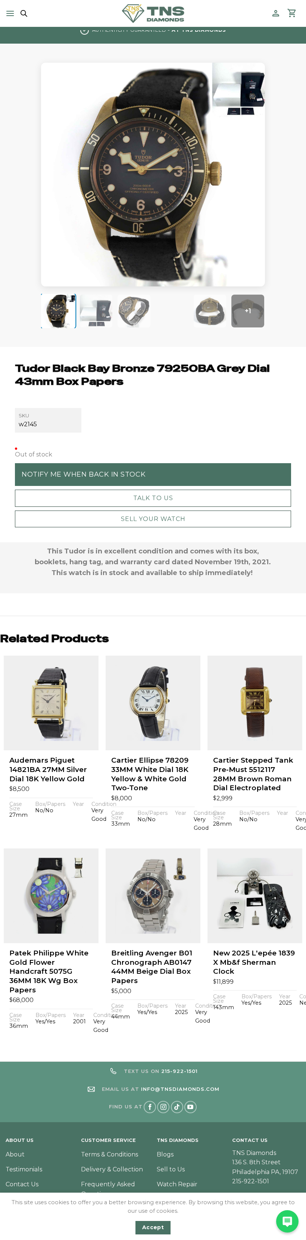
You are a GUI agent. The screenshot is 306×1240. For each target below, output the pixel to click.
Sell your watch (153, 518)
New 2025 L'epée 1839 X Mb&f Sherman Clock (254, 962)
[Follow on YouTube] (190, 1107)
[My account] (276, 13)
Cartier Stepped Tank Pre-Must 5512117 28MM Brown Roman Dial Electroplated (253, 774)
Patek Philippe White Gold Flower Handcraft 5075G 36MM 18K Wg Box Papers (48, 971)
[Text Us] (287, 1221)
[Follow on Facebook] (150, 1107)
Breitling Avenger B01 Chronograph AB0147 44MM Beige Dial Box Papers (151, 967)
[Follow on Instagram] (163, 1107)
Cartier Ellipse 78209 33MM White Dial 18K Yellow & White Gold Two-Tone (149, 774)
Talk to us (153, 498)
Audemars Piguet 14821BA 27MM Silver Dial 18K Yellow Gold (48, 769)
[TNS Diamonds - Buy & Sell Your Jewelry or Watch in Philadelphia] (153, 13)
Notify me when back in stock (84, 474)
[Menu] (10, 13)
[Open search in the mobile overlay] (23, 13)
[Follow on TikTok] (177, 1107)
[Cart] (292, 13)
